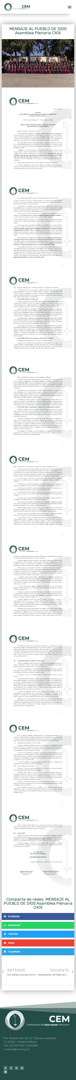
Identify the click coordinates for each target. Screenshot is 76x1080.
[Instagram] (16, 1068)
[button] (69, 7)
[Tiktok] (22, 1068)
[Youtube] (5, 1072)
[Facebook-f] (11, 1068)
